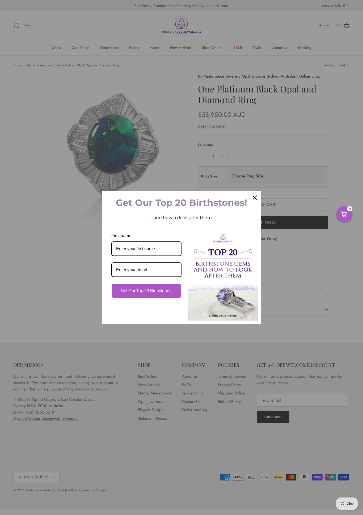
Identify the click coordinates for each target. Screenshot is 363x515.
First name (121, 235)
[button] (344, 214)
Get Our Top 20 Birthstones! (146, 290)
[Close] (254, 197)
